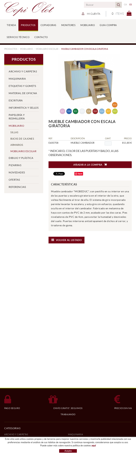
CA (125, 4)
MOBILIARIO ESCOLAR (47, 49)
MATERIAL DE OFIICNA (23, 93)
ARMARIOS (16, 145)
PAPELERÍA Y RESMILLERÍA (17, 117)
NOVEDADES (17, 172)
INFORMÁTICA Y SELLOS (23, 107)
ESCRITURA (16, 100)
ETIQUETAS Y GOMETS (22, 86)
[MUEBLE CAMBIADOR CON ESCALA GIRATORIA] (89, 85)
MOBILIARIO (26, 49)
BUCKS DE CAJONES (22, 138)
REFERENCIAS (17, 187)
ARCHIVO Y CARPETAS (23, 71)
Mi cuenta (93, 13)
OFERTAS (14, 179)
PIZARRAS (15, 165)
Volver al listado (69, 240)
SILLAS (14, 132)
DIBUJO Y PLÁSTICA (21, 158)
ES (130, 4)
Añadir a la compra (87, 164)
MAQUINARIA (17, 78)
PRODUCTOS (10, 49)
